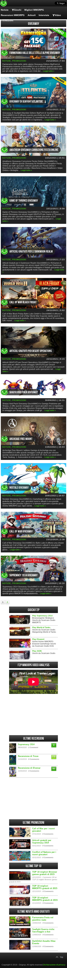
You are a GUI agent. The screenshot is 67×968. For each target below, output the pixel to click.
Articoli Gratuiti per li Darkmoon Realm (31, 251)
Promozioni (7, 20)
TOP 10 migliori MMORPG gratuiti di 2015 (45, 898)
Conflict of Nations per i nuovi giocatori (44, 853)
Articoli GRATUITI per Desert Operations (30, 351)
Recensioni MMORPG (13, 15)
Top (61, 957)
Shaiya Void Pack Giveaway (23, 392)
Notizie (4, 10)
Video (58, 15)
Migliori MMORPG (34, 10)
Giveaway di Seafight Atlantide (26, 101)
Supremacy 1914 (26, 744)
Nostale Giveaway (19, 488)
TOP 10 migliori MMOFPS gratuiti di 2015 (44, 887)
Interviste (44, 15)
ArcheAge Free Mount (20, 439)
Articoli (32, 15)
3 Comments (33, 771)
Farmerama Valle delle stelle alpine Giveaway (34, 53)
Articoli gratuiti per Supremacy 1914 (41, 841)
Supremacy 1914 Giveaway (23, 575)
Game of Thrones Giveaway (23, 201)
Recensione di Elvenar (29, 768)
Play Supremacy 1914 (42, 616)
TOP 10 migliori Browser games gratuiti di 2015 (44, 873)
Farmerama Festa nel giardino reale (42, 918)
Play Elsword (38, 639)
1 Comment (33, 747)
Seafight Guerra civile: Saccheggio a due (43, 930)
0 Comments (33, 759)
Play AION (37, 651)
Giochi (17, 10)
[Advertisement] (33, 714)
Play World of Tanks (41, 627)
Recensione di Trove (28, 756)
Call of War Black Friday (22, 302)
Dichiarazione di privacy (54, 965)
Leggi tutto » (48, 71)
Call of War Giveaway (21, 531)
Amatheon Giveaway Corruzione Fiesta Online (33, 150)
